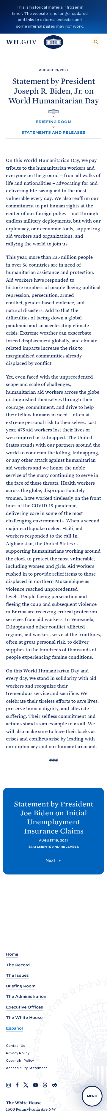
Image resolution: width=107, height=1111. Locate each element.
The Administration (26, 996)
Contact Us (15, 1045)
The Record (18, 965)
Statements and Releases (53, 132)
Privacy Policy (17, 1053)
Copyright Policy (20, 1060)
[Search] (96, 42)
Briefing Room (53, 121)
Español (14, 1028)
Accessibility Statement (26, 1068)
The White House (24, 1017)
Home (12, 954)
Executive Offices (24, 1007)
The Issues (17, 975)
